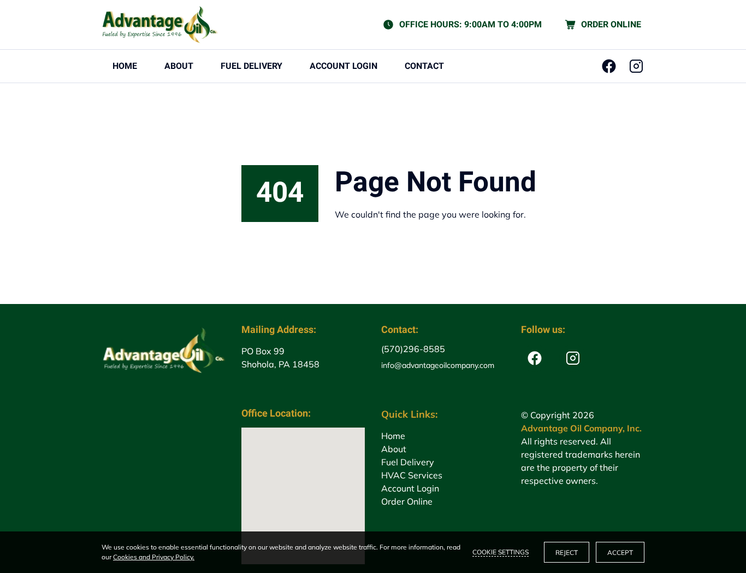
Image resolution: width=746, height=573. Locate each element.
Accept (620, 552)
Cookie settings (500, 552)
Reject (566, 552)
